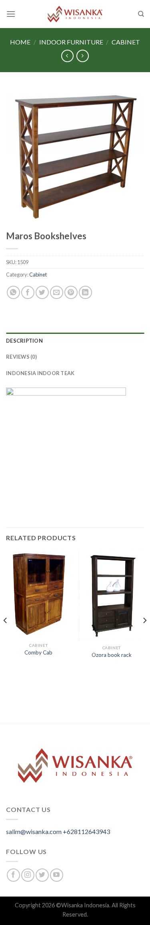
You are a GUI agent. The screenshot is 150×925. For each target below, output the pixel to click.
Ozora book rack (112, 655)
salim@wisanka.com (34, 831)
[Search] (141, 14)
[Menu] (11, 14)
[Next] (144, 636)
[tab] (75, 341)
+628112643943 (86, 831)
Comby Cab (38, 652)
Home (20, 42)
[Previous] (6, 636)
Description (24, 340)
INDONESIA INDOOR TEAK (40, 373)
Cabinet (126, 42)
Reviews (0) (21, 356)
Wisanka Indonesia (85, 905)
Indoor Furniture (71, 42)
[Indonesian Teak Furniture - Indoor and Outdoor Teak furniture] (75, 14)
